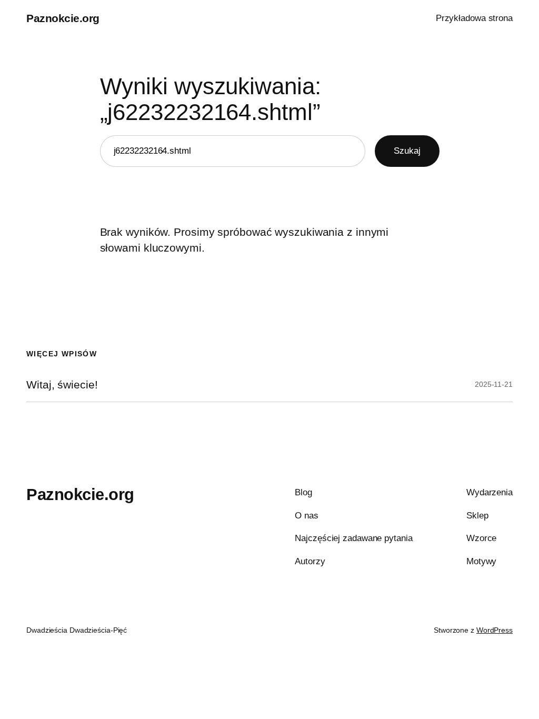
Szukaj (407, 150)
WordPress (494, 630)
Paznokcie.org (62, 18)
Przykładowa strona (474, 18)
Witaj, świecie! (62, 384)
